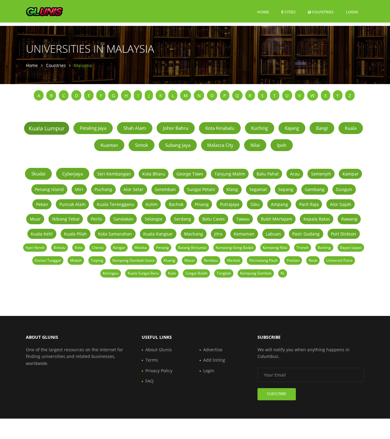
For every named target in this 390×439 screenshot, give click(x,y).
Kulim (152, 204)
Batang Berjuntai (192, 247)
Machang (193, 234)
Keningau (111, 273)
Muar (35, 219)
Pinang (202, 204)
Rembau (211, 260)
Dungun (344, 189)
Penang (162, 247)
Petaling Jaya (93, 128)
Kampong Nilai (275, 247)
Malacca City (220, 145)
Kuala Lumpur (47, 128)
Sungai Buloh (196, 273)
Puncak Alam (72, 204)
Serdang (182, 219)
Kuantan (109, 145)
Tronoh (302, 247)
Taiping (97, 260)
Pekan (42, 204)
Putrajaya (229, 204)
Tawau (243, 219)
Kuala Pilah (75, 234)
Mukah (76, 260)
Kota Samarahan (115, 234)
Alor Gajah (340, 204)
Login (352, 12)
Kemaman (244, 234)
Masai (189, 260)
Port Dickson (343, 234)
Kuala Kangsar (158, 234)
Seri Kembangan (114, 174)
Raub (313, 260)
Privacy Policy (158, 371)
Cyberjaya (72, 174)
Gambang (314, 189)
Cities (289, 12)
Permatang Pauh (263, 260)
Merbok (233, 260)
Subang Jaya (177, 145)
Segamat (258, 189)
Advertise (212, 349)
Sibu (255, 204)
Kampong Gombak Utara (133, 260)
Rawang (349, 219)
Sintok (141, 145)
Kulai (172, 273)
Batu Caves (213, 219)
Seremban (165, 189)
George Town (189, 174)
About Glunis (158, 349)
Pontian (293, 260)
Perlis (96, 219)
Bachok (176, 204)
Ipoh (281, 145)
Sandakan (123, 219)
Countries (322, 12)
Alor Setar (133, 189)
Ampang (279, 204)
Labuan (273, 234)
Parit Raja (309, 204)
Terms (151, 360)
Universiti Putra (339, 260)
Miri (79, 189)
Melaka (140, 247)
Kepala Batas (316, 219)
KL (283, 273)
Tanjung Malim (229, 174)
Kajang (292, 128)
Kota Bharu (153, 174)
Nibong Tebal (66, 219)
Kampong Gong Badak (235, 247)
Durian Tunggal (48, 260)
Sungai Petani (201, 189)
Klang (232, 189)
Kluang (169, 260)
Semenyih (321, 174)
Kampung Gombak (255, 273)
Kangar (119, 247)
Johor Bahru (175, 128)
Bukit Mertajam (276, 219)
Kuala (350, 128)
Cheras (98, 247)
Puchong (103, 189)
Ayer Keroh (35, 247)
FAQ (149, 381)
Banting (324, 247)
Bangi (322, 128)
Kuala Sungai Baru (143, 273)
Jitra (218, 234)
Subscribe (276, 393)
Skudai (38, 174)
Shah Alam (134, 128)
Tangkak (224, 273)
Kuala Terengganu (115, 204)
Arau (295, 174)
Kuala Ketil (42, 234)
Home (263, 12)
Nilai (255, 145)
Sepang (285, 189)
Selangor (154, 219)
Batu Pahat (268, 174)
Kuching (259, 128)
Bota (79, 247)
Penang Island (49, 189)
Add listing (214, 360)
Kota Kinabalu (219, 128)
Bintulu (60, 247)
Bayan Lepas (351, 247)
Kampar (350, 174)
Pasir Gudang (306, 234)
